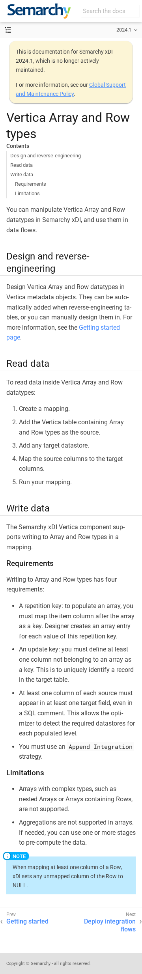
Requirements (30, 184)
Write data (21, 174)
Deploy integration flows (110, 925)
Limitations (27, 193)
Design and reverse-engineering (45, 156)
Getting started (27, 921)
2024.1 (123, 30)
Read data (21, 165)
